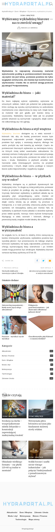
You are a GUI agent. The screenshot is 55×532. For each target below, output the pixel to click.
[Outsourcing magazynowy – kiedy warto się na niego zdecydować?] (14, 294)
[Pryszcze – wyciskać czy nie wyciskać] (14, 325)
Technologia (7, 374)
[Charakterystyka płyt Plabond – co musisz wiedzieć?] (40, 325)
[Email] (49, 260)
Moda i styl (6, 365)
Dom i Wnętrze (28, 15)
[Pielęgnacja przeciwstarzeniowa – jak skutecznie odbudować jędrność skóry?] (40, 294)
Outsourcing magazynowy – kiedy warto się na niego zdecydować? (13, 307)
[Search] (50, 4)
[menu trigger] (5, 4)
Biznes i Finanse (8, 356)
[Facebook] (37, 260)
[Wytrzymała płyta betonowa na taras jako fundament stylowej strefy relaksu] (40, 409)
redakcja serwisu (29, 28)
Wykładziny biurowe (11, 133)
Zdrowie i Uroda (8, 378)
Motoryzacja (7, 369)
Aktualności (6, 351)
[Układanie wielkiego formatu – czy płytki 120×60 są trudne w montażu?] (14, 450)
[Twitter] (43, 260)
